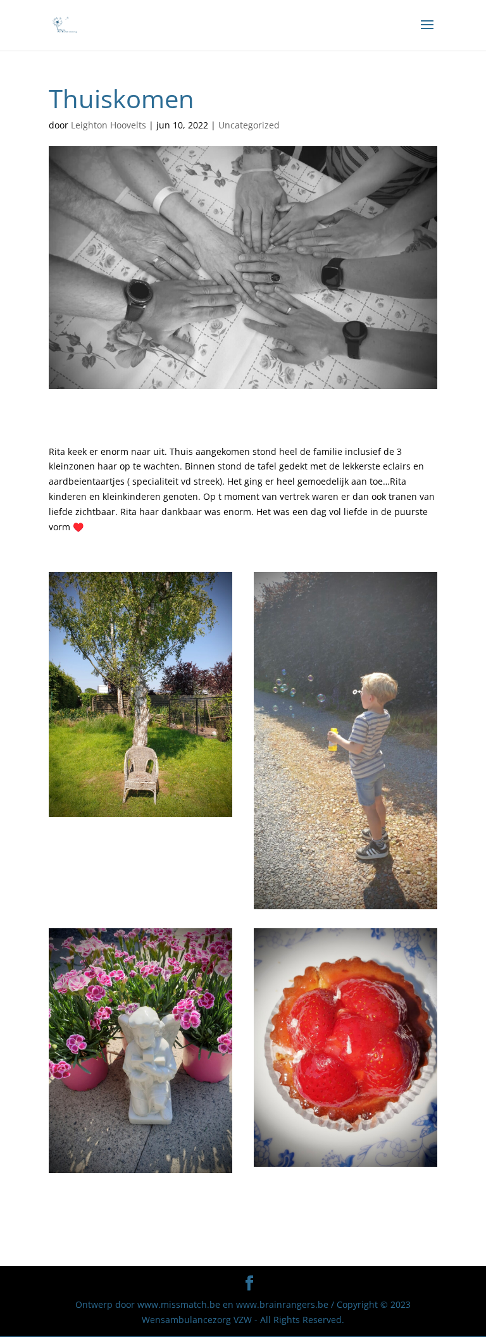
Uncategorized (249, 125)
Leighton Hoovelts (108, 125)
